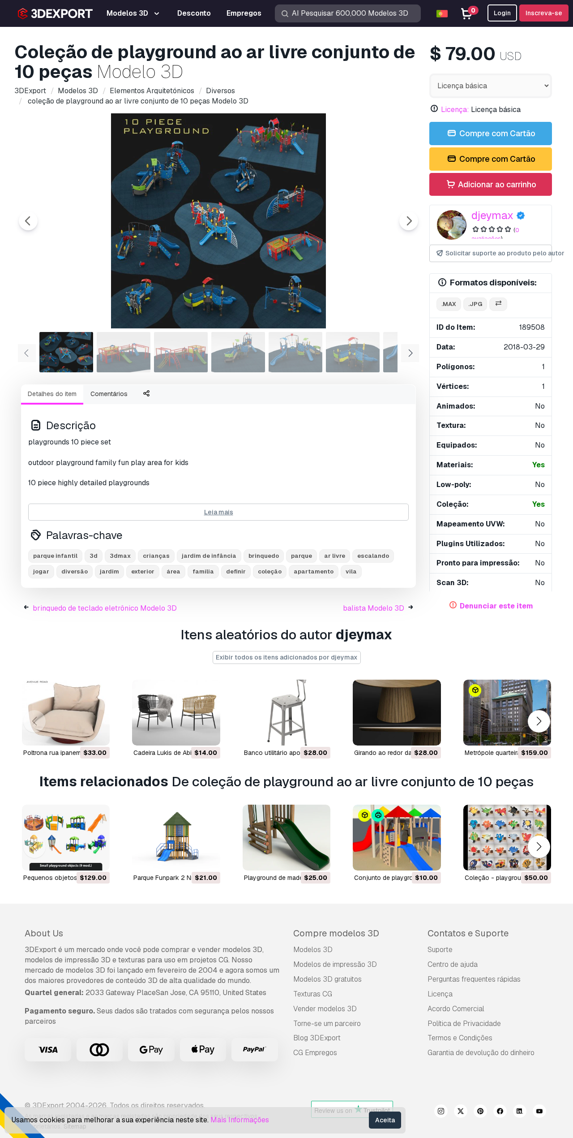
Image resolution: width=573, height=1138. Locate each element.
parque (301, 556)
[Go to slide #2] (123, 352)
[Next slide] (408, 220)
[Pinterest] (480, 1112)
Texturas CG (312, 994)
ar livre (334, 556)
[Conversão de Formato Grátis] (498, 304)
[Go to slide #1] (66, 352)
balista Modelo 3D (373, 608)
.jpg (475, 304)
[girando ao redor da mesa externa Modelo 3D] (396, 713)
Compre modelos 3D (336, 933)
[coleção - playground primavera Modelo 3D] (507, 838)
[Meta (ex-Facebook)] (500, 1112)
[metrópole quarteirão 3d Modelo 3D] (507, 713)
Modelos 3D (313, 949)
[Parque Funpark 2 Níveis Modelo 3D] (176, 838)
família (203, 571)
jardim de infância (209, 556)
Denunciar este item (496, 606)
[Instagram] (441, 1112)
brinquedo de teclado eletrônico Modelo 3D (105, 608)
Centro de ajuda (453, 964)
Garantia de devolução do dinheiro (481, 1052)
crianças (156, 556)
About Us (44, 933)
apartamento (314, 571)
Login (502, 13)
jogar (41, 571)
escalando (373, 556)
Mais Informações (239, 1120)
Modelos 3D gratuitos (327, 979)
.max (448, 304)
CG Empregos (315, 1052)
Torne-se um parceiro (327, 1023)
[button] (538, 721)
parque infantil (55, 556)
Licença (440, 994)
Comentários (109, 394)
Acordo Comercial (456, 1008)
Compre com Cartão (496, 133)
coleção (270, 571)
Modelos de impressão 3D (335, 964)
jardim (109, 571)
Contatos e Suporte (468, 933)
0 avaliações (495, 234)
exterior (142, 571)
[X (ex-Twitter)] (461, 1112)
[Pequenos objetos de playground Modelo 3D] (66, 838)
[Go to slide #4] (238, 352)
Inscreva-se (544, 13)
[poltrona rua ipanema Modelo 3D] (66, 713)
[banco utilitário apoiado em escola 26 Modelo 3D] (286, 713)
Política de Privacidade (464, 1023)
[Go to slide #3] (181, 352)
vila (351, 571)
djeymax (492, 215)
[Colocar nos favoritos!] (97, 733)
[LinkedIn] (520, 1112)
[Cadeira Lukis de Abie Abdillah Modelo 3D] (176, 713)
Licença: (455, 109)
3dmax (120, 556)
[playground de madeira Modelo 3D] (286, 838)
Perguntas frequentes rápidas (474, 979)
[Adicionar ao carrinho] (78, 733)
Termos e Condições (460, 1038)
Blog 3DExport (317, 1038)
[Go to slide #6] (353, 352)
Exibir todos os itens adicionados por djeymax (287, 657)
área (173, 571)
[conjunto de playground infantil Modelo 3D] (396, 838)
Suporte (440, 949)
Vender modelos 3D (325, 1008)
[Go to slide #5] (295, 352)
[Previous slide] (28, 220)
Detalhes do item (52, 394)
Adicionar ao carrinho (496, 184)
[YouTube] (539, 1112)
